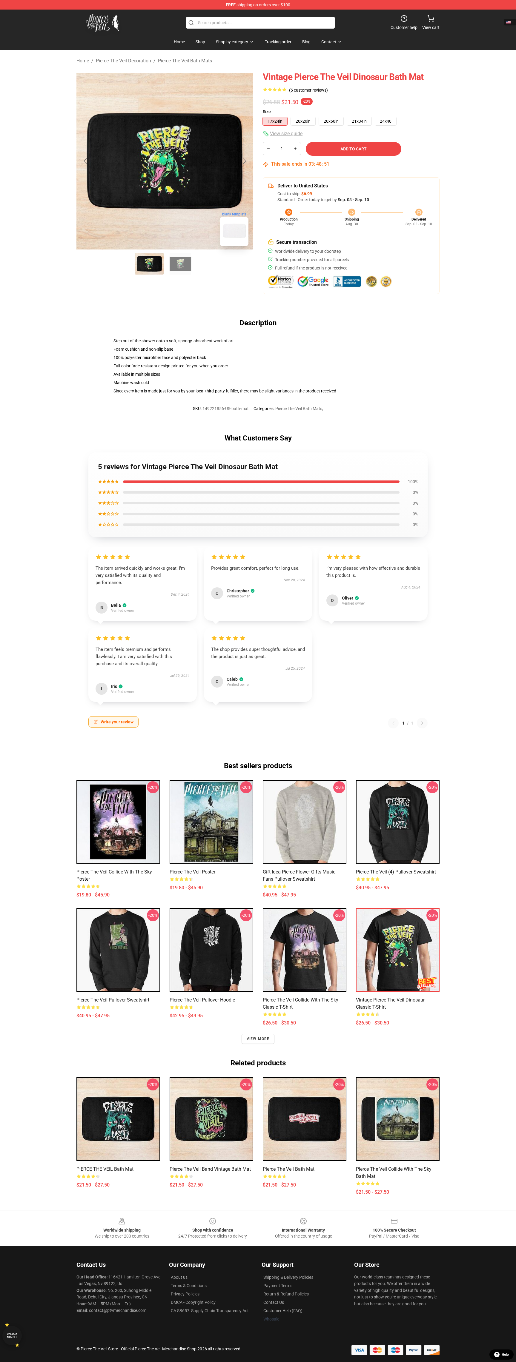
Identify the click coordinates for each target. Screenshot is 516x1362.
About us (179, 1277)
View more (258, 1039)
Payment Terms (277, 1285)
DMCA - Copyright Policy (193, 1302)
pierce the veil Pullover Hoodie (202, 1000)
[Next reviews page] (422, 723)
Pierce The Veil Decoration (123, 61)
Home (82, 61)
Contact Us (273, 1302)
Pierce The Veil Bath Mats (185, 61)
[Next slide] (244, 161)
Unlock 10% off (12, 1335)
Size (267, 111)
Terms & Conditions (189, 1285)
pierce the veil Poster (192, 872)
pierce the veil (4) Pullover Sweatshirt (396, 872)
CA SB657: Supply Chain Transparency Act (210, 1310)
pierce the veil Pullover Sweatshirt (112, 1000)
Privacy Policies (185, 1294)
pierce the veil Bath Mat (288, 1169)
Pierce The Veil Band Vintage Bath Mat (210, 1169)
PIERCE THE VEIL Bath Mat (104, 1169)
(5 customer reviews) (308, 90)
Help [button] (505, 1354)
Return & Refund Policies (286, 1294)
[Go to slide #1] (149, 264)
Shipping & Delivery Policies (288, 1277)
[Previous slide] (85, 161)
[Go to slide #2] (180, 264)
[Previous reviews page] (393, 723)
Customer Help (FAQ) (282, 1310)
